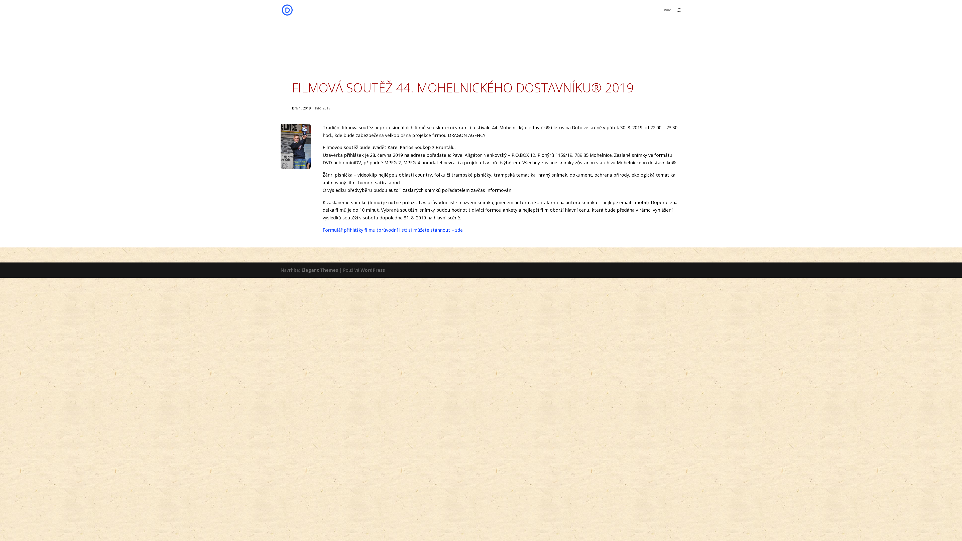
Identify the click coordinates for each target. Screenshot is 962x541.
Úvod (667, 10)
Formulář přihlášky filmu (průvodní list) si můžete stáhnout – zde (393, 230)
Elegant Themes (319, 270)
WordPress (372, 270)
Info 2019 (322, 108)
